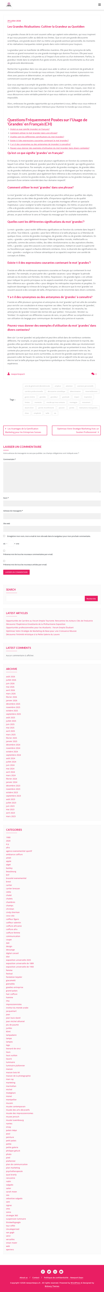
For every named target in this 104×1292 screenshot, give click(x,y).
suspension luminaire (16, 1219)
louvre (9, 1058)
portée (71, 408)
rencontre (10, 1178)
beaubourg (11, 871)
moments (38, 402)
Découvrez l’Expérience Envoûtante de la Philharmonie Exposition (35, 624)
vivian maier (11, 1242)
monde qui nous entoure (55, 402)
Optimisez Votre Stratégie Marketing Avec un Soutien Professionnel (78, 430)
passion (62, 408)
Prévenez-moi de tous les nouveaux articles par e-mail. (25, 564)
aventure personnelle (85, 386)
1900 (8, 837)
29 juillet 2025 (14, 21)
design (9, 946)
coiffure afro (11, 929)
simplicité (37, 413)
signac (9, 1205)
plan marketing (13, 1167)
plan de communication (17, 1164)
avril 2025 (10, 731)
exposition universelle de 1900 (20, 966)
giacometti (11, 980)
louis (8, 1052)
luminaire (10, 1062)
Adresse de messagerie (13, 511)
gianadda (10, 983)
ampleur (58, 386)
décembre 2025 (13, 704)
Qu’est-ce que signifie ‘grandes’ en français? (30, 129)
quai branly (11, 1174)
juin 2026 (10, 683)
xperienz (10, 1249)
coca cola (10, 915)
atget (8, 864)
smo (8, 1208)
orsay (8, 1127)
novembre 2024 (13, 748)
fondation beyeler (14, 977)
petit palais (11, 1140)
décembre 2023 (13, 785)
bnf (7, 875)
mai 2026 (10, 687)
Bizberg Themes (52, 1286)
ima (7, 1001)
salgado (9, 1184)
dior (8, 956)
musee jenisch (12, 1116)
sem (8, 1201)
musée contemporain (15, 1106)
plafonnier (11, 1161)
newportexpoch (17, 374)
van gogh (10, 1232)
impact (76, 397)
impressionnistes (14, 1004)
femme (9, 970)
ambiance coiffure (14, 854)
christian (10, 909)
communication (13, 936)
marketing (10, 1082)
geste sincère (30, 397)
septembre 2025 (13, 714)
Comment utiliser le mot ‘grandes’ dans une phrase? (33, 133)
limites (27, 402)
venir (8, 1236)
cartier (9, 885)
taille (47, 413)
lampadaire (11, 1035)
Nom (6, 498)
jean (8, 1014)
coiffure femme (13, 932)
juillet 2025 (11, 721)
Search (11, 589)
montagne (73, 402)
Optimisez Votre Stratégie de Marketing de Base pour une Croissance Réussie (41, 631)
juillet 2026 (11, 680)
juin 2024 (10, 765)
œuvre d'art (29, 408)
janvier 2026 (11, 700)
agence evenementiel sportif (19, 851)
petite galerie (12, 1147)
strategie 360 (12, 1215)
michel (9, 1089)
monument (86, 402)
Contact (35, 1277)
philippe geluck (13, 1150)
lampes (9, 1041)
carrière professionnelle (34, 391)
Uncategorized (12, 1229)
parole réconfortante (46, 408)
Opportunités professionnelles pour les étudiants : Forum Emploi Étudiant (40, 627)
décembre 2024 (13, 744)
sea (7, 1195)
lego (8, 1045)
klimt (8, 1031)
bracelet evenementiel (16, 878)
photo (8, 1154)
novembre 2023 (13, 789)
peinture (10, 1137)
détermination (75, 391)
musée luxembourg (15, 1120)
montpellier (11, 1099)
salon (8, 1188)
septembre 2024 (13, 755)
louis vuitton (11, 1055)
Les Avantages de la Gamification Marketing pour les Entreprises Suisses (23, 430)
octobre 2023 (12, 792)
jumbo (9, 1028)
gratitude (65, 397)
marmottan (11, 1086)
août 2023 (10, 799)
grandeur (54, 397)
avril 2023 (10, 813)
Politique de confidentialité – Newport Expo (63, 1277)
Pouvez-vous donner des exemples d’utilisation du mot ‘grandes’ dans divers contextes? (49, 148)
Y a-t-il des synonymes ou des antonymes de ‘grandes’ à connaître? (40, 144)
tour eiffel (10, 1225)
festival (9, 973)
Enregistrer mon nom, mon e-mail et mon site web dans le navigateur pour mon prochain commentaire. (48, 536)
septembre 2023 (13, 795)
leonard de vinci (13, 1048)
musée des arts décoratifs (18, 1110)
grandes (43, 397)
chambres (10, 902)
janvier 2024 (11, 782)
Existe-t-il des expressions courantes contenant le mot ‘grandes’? (39, 140)
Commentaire (9, 459)
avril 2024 (10, 772)
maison (9, 1069)
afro (8, 847)
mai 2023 (10, 809)
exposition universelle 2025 (18, 960)
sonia (8, 1212)
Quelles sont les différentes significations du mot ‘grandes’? (37, 136)
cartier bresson (13, 888)
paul (8, 1133)
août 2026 (10, 676)
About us (24, 1277)
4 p (7, 844)
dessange (10, 949)
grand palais (11, 990)
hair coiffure (11, 994)
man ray (10, 1079)
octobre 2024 (12, 751)
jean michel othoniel (15, 1021)
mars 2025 (11, 734)
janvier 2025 (11, 741)
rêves (27, 413)
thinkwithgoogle (13, 1222)
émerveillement (91, 391)
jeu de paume (12, 1024)
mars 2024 (11, 775)
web (8, 1246)
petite (8, 1144)
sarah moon (11, 1191)
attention (69, 386)
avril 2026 (10, 690)
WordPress (75, 1283)
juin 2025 (10, 724)
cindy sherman (13, 912)
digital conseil (12, 953)
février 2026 (11, 697)
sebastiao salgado (14, 1198)
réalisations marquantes (88, 408)
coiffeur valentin (13, 922)
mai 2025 (10, 727)
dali (7, 943)
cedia (8, 892)
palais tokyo (11, 1130)
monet (9, 1096)
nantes (9, 1123)
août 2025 (10, 717)
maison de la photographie (18, 1076)
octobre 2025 (12, 710)
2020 (8, 840)
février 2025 (11, 738)
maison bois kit (13, 1072)
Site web (6, 523)
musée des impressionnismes (19, 1113)
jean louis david (13, 1018)
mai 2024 (10, 768)
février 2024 (11, 778)
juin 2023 (10, 806)
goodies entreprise (14, 987)
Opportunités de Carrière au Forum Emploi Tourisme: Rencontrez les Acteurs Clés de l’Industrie (49, 620)
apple (8, 861)
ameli (8, 858)
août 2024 (10, 758)
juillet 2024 (11, 761)
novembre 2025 (13, 707)
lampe (9, 1038)
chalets (9, 898)
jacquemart (11, 1011)
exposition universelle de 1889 (20, 963)
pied (8, 1157)
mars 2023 (11, 816)
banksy (9, 868)
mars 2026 (11, 693)
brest (8, 881)
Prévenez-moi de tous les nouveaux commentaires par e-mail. (28, 554)
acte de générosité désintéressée (37, 386)
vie (55, 413)
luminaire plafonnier (15, 1065)
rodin (8, 1181)
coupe (9, 939)
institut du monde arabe (17, 1007)
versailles (10, 1239)
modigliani (11, 1093)
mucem (9, 1103)
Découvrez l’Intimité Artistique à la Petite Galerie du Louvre (33, 634)
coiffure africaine (14, 926)
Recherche (91, 599)
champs (9, 905)
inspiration (88, 397)
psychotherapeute (14, 1171)
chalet (9, 895)
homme (9, 997)
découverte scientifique (56, 391)
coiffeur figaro (12, 919)
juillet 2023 (11, 802)
